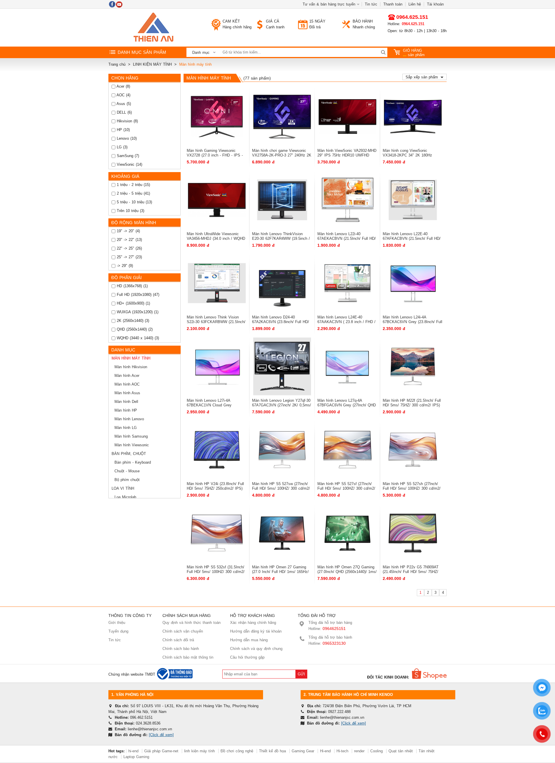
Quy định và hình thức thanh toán (191, 622)
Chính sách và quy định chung (256, 648)
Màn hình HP (125, 410)
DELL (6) (123, 112)
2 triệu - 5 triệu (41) (132, 193)
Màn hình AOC (127, 384)
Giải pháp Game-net (161, 751)
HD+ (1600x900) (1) (132, 303)
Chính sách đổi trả (178, 640)
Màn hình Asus (127, 393)
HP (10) (122, 130)
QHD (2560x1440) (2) (134, 329)
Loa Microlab (125, 497)
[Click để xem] (161, 735)
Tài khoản (435, 4)
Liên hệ (414, 4)
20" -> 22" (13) (128, 239)
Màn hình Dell (126, 401)
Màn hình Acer (126, 375)
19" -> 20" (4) (127, 231)
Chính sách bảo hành (180, 648)
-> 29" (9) (124, 265)
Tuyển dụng (118, 631)
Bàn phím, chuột (129, 453)
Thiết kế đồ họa (272, 751)
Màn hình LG (125, 427)
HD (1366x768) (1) (131, 286)
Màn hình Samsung (131, 436)
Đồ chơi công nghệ (237, 751)
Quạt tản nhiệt (400, 751)
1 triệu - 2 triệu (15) (132, 185)
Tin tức (371, 4)
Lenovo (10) (126, 138)
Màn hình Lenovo (129, 419)
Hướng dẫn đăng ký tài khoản (256, 631)
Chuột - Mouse (127, 471)
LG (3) (121, 147)
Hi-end (325, 751)
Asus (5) (123, 104)
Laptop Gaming (136, 757)
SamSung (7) (127, 156)
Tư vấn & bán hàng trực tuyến (329, 4)
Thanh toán (392, 4)
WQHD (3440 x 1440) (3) (137, 338)
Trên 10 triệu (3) (129, 211)
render (359, 751)
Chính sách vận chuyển (182, 631)
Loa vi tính (123, 488)
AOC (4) (122, 95)
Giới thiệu (116, 622)
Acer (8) (122, 86)
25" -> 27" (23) (128, 257)
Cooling (376, 751)
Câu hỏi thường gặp (247, 657)
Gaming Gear (304, 751)
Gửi (301, 674)
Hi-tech (342, 751)
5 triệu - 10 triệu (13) (133, 202)
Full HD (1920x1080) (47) (137, 294)
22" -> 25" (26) (128, 248)
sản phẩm (414, 52)
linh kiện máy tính (199, 751)
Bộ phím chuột (127, 480)
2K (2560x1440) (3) (132, 320)
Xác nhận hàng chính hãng (253, 622)
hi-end (133, 751)
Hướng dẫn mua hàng (249, 640)
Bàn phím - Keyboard (132, 462)
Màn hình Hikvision (130, 367)
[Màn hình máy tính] (153, 27)
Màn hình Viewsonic (131, 445)
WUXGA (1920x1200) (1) (136, 312)
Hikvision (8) (126, 121)
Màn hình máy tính (131, 358)
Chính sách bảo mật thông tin (187, 657)
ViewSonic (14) (128, 164)
